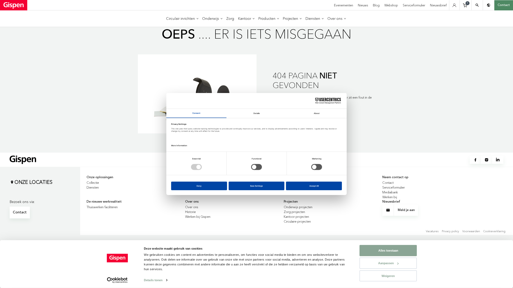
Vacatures (432, 231)
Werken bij (389, 197)
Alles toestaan (388, 250)
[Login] (454, 5)
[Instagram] (486, 160)
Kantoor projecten (296, 217)
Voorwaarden (471, 231)
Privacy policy (450, 231)
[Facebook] (475, 160)
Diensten (93, 187)
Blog (376, 5)
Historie (190, 212)
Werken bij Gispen (197, 217)
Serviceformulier (414, 5)
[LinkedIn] (497, 160)
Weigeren (388, 275)
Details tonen (153, 280)
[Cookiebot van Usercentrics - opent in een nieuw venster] (117, 280)
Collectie (93, 183)
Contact (504, 5)
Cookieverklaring (494, 231)
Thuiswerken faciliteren (102, 207)
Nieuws (363, 5)
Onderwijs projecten (298, 207)
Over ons (191, 207)
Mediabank (390, 192)
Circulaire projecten (297, 221)
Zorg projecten (294, 212)
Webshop (391, 5)
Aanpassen (386, 263)
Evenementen (343, 5)
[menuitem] (182, 18)
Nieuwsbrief (438, 5)
